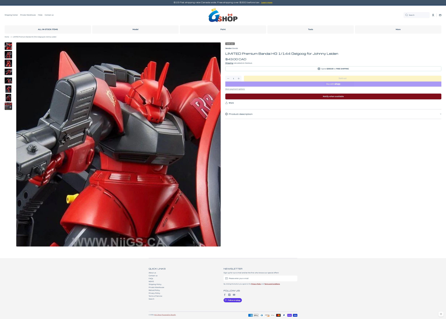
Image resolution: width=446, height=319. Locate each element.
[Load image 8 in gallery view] (8, 106)
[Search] (406, 15)
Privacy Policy (154, 293)
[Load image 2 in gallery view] (8, 54)
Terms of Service (155, 296)
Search (151, 299)
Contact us (153, 276)
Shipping (229, 63)
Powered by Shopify (169, 315)
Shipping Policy (155, 284)
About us (152, 273)
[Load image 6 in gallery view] (8, 89)
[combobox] (417, 15)
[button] (440, 15)
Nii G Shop (157, 315)
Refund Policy (154, 290)
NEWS (151, 281)
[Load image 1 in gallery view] (8, 46)
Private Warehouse (156, 287)
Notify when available (333, 96)
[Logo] (223, 15)
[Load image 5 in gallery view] (8, 80)
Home (7, 37)
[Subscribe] (294, 278)
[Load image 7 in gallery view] (8, 97)
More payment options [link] (235, 89)
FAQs (151, 278)
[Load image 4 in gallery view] (8, 72)
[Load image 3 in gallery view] (8, 63)
